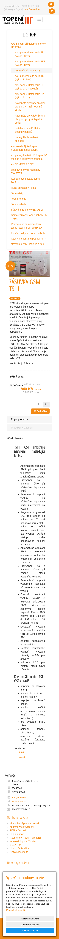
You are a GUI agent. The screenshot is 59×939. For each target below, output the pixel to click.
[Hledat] (51, 4)
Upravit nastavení (30, 918)
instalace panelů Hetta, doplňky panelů (28, 130)
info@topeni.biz (32, 9)
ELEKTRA (16, 845)
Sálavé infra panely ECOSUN (27, 209)
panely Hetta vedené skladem (26, 139)
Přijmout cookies (30, 930)
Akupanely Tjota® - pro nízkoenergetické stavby (24, 148)
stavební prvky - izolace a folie (28, 244)
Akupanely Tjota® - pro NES (26, 837)
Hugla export (17, 834)
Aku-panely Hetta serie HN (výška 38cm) (30, 63)
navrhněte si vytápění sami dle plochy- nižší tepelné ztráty (30, 107)
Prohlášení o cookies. (17, 910)
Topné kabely (18, 204)
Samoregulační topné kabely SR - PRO (29, 217)
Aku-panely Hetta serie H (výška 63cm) (29, 54)
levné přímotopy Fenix (23, 187)
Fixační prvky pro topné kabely (28, 233)
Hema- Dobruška (19, 848)
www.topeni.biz (19, 801)
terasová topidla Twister (23, 841)
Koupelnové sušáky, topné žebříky (25, 180)
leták (20, 752)
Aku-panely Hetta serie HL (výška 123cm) (29, 78)
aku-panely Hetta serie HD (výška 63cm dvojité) (30, 87)
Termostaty (17, 193)
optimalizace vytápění (22, 827)
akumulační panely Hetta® (24, 823)
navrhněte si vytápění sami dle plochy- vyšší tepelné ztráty (30, 119)
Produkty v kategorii (22, 427)
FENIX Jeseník (18, 830)
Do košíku (42, 411)
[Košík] (52, 11)
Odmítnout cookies (30, 924)
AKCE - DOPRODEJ (22, 164)
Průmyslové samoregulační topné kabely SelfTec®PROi (26, 226)
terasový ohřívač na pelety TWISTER (25, 171)
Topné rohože (18, 198)
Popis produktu (19, 419)
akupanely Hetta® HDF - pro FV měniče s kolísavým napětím (29, 157)
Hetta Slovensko (19, 852)
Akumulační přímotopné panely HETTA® (28, 45)
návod (19, 757)
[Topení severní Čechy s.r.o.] (18, 19)
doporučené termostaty (27, 70)
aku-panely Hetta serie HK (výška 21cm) (29, 96)
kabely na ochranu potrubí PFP (28, 238)
